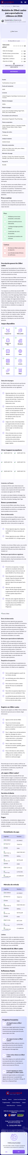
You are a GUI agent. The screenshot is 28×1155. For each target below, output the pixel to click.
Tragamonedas (6, 1102)
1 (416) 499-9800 (14, 1125)
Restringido (14, 71)
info (6, 1151)
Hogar (2, 6)
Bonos (10, 1099)
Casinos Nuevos (16, 1102)
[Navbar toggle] (25, 2)
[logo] (7, 2)
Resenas (8, 6)
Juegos (24, 1102)
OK (19, 1151)
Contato (19, 1105)
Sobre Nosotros (11, 1105)
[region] (14, 122)
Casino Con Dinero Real (20, 1099)
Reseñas (4, 1099)
